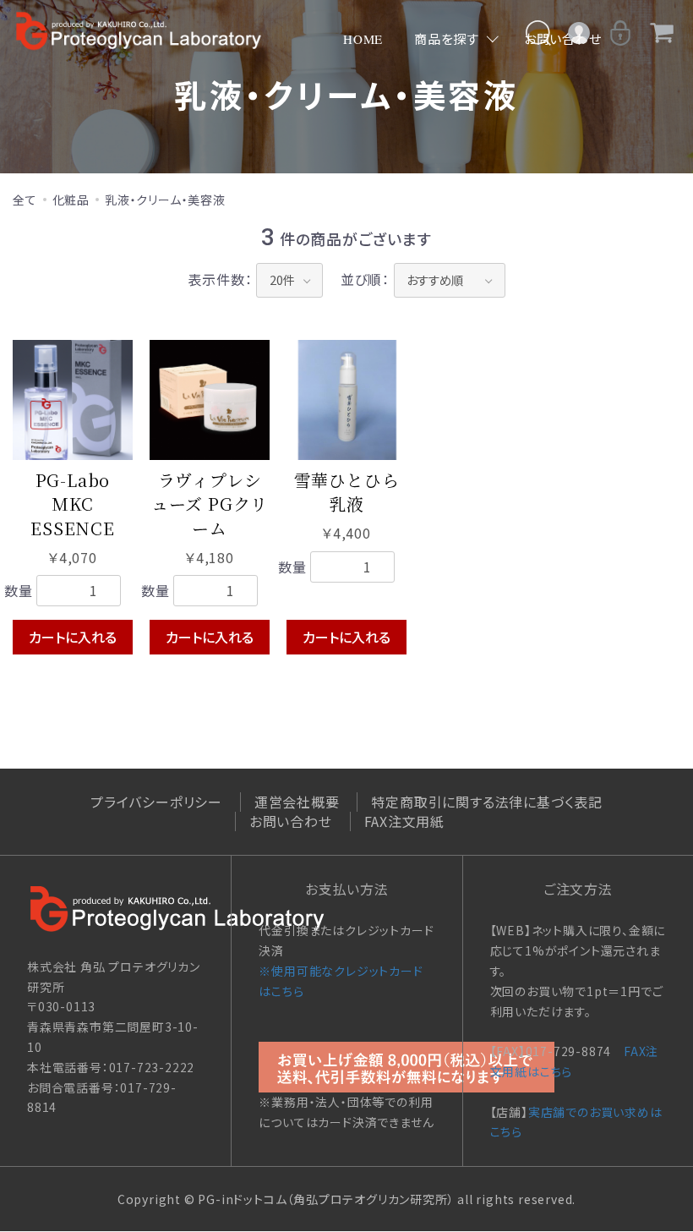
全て (25, 199)
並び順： (365, 279)
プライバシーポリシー (156, 801)
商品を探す (446, 38)
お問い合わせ (290, 821)
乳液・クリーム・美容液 (165, 199)
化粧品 (71, 199)
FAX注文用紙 (404, 821)
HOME (363, 38)
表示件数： (220, 279)
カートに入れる (73, 637)
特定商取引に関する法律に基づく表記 (487, 801)
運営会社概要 (297, 801)
